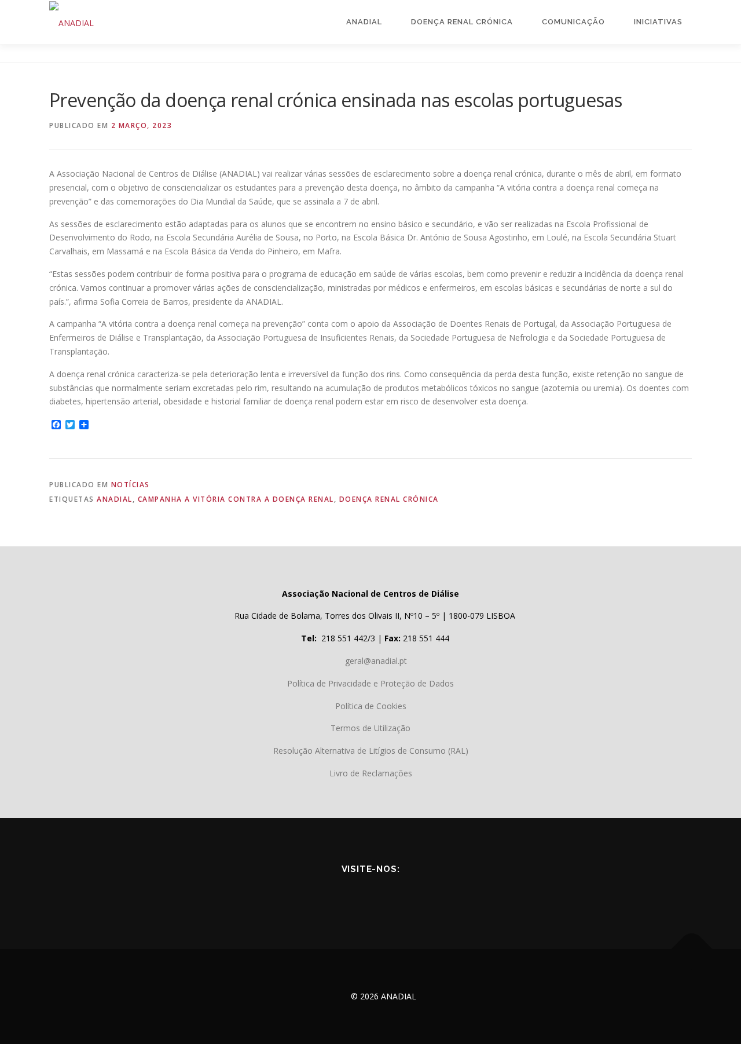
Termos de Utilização (370, 727)
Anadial (364, 21)
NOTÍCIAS (130, 485)
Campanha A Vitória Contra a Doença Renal (236, 499)
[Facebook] (322, 894)
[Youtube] (354, 894)
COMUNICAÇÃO (573, 21)
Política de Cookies (370, 705)
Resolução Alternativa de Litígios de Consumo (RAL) (370, 750)
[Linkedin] (386, 894)
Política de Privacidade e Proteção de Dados (370, 683)
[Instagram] (419, 894)
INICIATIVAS (658, 21)
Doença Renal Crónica (462, 21)
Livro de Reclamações (370, 773)
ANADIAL (115, 499)
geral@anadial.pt (376, 660)
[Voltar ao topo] (692, 949)
